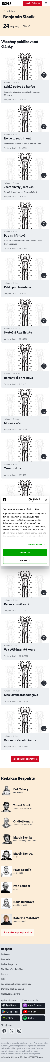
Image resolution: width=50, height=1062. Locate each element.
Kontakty (5, 959)
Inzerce (4, 974)
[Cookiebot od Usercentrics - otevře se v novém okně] (29, 500)
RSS (3, 979)
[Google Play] (10, 1011)
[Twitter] (12, 1033)
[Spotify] (33, 1018)
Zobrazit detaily (34, 544)
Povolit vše (25, 552)
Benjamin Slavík (10, 100)
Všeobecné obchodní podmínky (16, 984)
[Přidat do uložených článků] (44, 75)
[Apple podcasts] (33, 1005)
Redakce (10, 11)
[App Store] (10, 1005)
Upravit (23, 560)
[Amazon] (10, 1018)
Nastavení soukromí (10, 994)
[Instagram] (19, 1033)
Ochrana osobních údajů (12, 989)
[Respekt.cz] (7, 3)
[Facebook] (4, 1033)
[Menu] (46, 3)
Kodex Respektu (9, 964)
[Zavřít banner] (46, 500)
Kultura (7, 83)
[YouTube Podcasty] (33, 1011)
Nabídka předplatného (12, 969)
